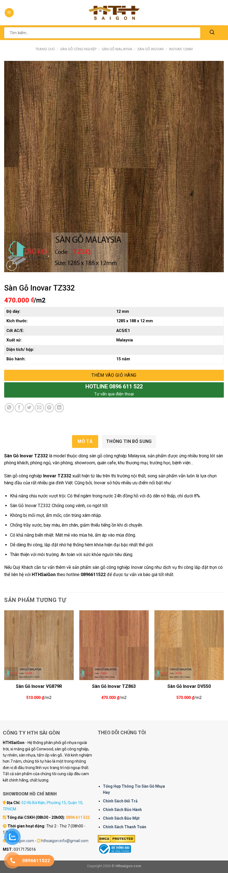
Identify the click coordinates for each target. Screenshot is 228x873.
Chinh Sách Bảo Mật (121, 818)
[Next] (223, 660)
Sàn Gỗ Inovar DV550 (189, 686)
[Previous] (4, 660)
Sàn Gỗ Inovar (150, 49)
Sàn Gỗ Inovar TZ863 (114, 686)
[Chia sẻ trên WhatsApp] (9, 407)
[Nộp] (212, 33)
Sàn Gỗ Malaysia (117, 49)
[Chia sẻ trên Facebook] (19, 407)
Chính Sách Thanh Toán (124, 827)
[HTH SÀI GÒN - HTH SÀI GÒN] (114, 12)
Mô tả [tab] (85, 441)
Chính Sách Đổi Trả (120, 801)
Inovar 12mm (181, 49)
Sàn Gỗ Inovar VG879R (39, 686)
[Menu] (9, 12)
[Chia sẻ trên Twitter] (29, 407)
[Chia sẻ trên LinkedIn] (59, 407)
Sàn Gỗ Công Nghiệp (78, 49)
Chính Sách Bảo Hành (122, 809)
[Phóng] (11, 265)
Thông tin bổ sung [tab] (129, 441)
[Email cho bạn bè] (39, 407)
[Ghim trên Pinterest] (49, 407)
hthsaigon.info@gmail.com (64, 841)
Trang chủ (45, 49)
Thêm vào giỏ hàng (113, 375)
